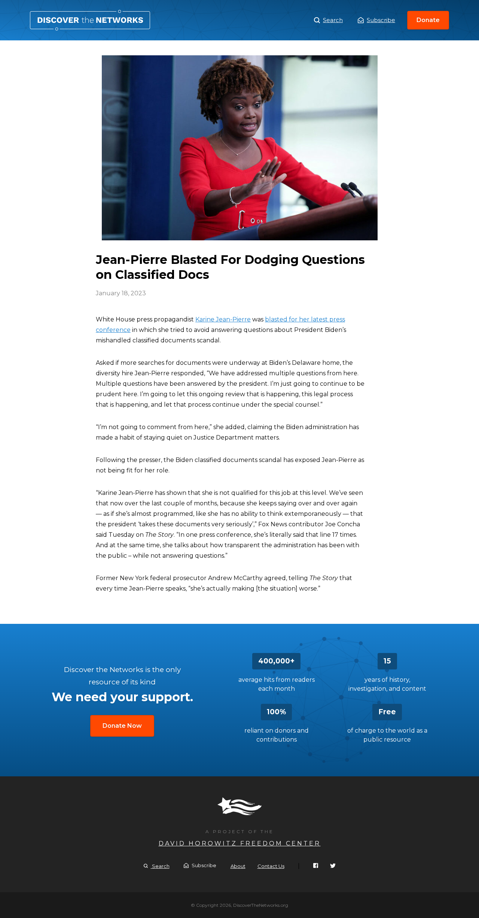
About (238, 866)
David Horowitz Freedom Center (240, 843)
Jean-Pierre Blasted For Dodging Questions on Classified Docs (90, 20)
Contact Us (270, 866)
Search (333, 20)
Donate (428, 20)
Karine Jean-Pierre (223, 319)
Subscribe (381, 20)
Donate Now (122, 725)
